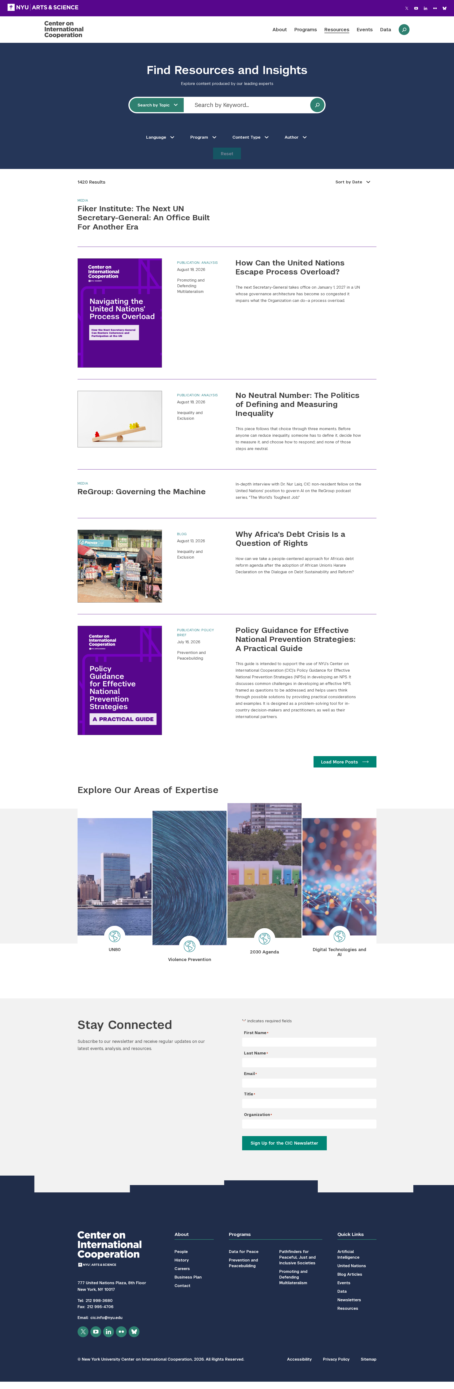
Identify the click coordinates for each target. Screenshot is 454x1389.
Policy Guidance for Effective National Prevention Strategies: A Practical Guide (295, 639)
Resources (336, 29)
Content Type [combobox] (246, 137)
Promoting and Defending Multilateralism (191, 286)
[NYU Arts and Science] (43, 7)
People (181, 1251)
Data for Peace (243, 1251)
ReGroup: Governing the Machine (142, 491)
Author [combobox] (292, 137)
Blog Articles (349, 1274)
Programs (305, 29)
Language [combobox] (156, 137)
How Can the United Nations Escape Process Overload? (290, 267)
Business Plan (188, 1277)
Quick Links (350, 1234)
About (279, 29)
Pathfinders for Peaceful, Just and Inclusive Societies (297, 1257)
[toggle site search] (404, 29)
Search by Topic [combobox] (154, 105)
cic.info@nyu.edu (106, 1317)
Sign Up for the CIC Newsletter (284, 1143)
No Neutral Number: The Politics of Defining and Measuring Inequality (297, 404)
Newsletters (349, 1299)
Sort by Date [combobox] (349, 182)
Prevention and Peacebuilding (191, 655)
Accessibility (299, 1359)
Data (385, 29)
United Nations (351, 1265)
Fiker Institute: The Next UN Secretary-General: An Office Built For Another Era (144, 218)
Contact (182, 1285)
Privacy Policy (336, 1359)
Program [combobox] (199, 137)
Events (365, 29)
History (182, 1260)
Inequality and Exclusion (190, 415)
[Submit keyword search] (317, 105)
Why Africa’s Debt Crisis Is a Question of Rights (290, 538)
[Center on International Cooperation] (76, 29)
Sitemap (368, 1359)
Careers (182, 1268)
